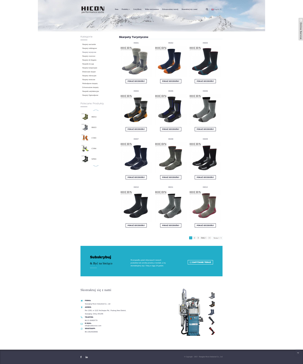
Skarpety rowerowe (88, 56)
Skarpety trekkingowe (89, 48)
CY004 (93, 148)
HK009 (205, 139)
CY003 (93, 138)
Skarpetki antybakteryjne (90, 91)
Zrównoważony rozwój (170, 9)
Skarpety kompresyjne (89, 68)
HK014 (93, 117)
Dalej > (203, 238)
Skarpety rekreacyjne (89, 76)
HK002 (170, 43)
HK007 (136, 139)
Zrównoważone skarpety (90, 87)
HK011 (170, 187)
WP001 (93, 159)
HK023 (93, 127)
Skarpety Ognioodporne (90, 95)
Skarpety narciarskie (89, 44)
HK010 (136, 187)
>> (209, 238)
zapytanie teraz (201, 262)
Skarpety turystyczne (89, 52)
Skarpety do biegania (89, 60)
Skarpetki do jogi (88, 64)
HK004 (136, 91)
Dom (116, 9)
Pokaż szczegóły (136, 81)
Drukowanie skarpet (89, 72)
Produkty (125, 9)
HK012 (205, 187)
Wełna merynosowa (152, 9)
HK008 (170, 139)
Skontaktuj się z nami (189, 9)
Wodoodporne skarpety (90, 83)
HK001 (136, 43)
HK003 (205, 43)
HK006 (205, 91)
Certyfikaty (137, 9)
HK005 (170, 91)
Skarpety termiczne (88, 79)
